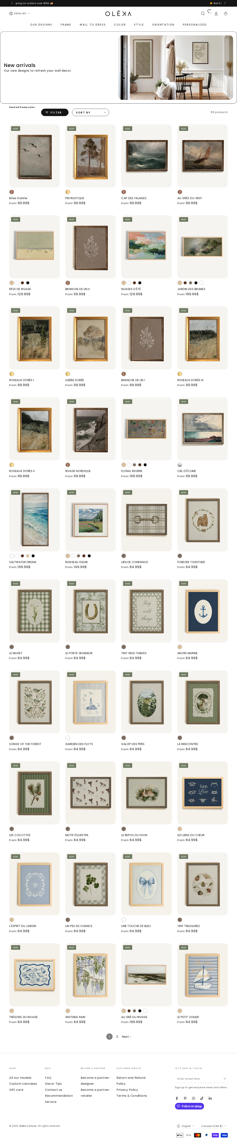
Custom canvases (23, 1084)
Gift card (16, 1090)
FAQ (48, 1078)
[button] (203, 13)
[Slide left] (12, 3)
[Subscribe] (225, 1079)
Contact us (53, 1090)
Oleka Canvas (28, 1125)
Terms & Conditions (131, 1096)
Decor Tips (53, 1084)
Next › (126, 1037)
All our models (20, 1078)
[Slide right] (224, 3)
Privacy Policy (127, 1090)
